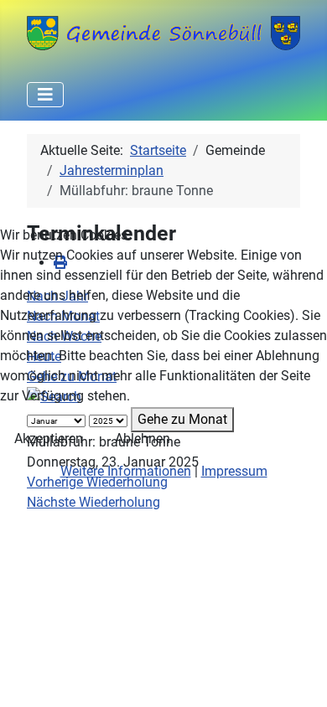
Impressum (234, 471)
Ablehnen (142, 438)
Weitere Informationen (125, 471)
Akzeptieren (48, 438)
